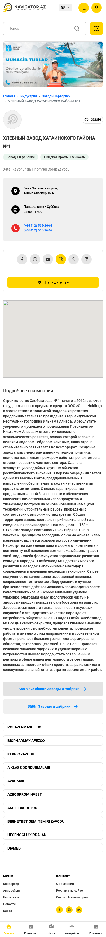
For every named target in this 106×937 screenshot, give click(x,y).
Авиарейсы (11, 890)
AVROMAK (15, 781)
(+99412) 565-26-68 (38, 225)
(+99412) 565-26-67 (38, 230)
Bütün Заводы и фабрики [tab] (49, 706)
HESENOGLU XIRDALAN (27, 835)
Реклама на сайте (69, 890)
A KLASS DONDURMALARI (28, 767)
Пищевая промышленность (64, 157)
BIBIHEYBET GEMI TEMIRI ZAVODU (35, 821)
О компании (65, 884)
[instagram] (69, 909)
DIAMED (14, 848)
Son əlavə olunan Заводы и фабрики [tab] (49, 689)
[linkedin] (79, 909)
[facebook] (59, 909)
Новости (9, 904)
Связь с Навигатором (72, 897)
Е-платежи (11, 897)
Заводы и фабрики (56, 96)
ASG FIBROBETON (22, 808)
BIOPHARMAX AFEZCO (26, 741)
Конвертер (11, 884)
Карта (7, 911)
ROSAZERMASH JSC (24, 727)
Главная (9, 96)
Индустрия (28, 96)
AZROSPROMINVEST (24, 794)
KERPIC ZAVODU (20, 754)
